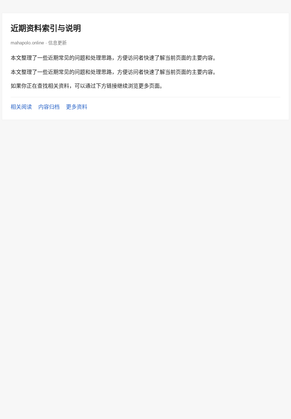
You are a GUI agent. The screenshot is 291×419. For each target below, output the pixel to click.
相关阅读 (21, 107)
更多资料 (76, 107)
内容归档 (49, 107)
